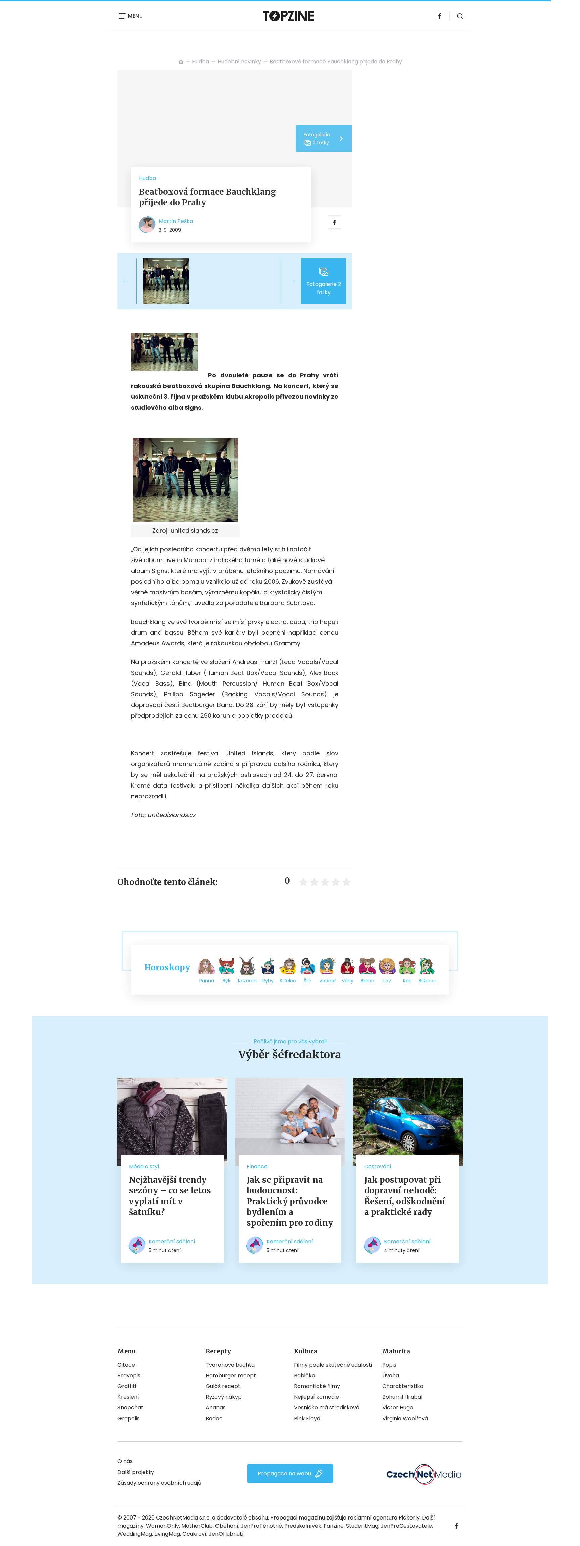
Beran (367, 980)
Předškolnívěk (302, 1526)
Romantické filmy (317, 1386)
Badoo (214, 1418)
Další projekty (135, 1472)
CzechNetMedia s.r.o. (183, 1518)
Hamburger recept (231, 1375)
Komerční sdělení (172, 1241)
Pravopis (128, 1375)
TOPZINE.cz (181, 62)
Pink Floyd (307, 1418)
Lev (387, 980)
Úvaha (390, 1375)
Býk (226, 980)
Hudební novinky (239, 61)
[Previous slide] (131, 281)
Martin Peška (176, 221)
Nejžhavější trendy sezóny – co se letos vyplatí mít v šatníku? (170, 1196)
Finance (257, 1166)
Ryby (268, 980)
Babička (304, 1375)
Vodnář (327, 980)
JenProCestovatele (406, 1526)
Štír (307, 980)
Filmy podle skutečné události (333, 1365)
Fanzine (334, 1526)
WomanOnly (162, 1526)
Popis (389, 1365)
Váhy (347, 980)
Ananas (216, 1407)
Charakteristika (402, 1386)
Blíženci (427, 980)
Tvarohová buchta (230, 1365)
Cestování (377, 1166)
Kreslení (128, 1397)
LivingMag (167, 1534)
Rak (407, 980)
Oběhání (226, 1526)
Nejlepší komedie (316, 1397)
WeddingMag (134, 1534)
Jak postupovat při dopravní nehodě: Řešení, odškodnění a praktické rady (404, 1196)
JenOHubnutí (226, 1534)
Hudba (200, 61)
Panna (206, 980)
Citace (126, 1365)
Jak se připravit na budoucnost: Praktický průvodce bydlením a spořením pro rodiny (290, 1201)
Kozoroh (247, 980)
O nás (125, 1461)
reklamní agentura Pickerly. (384, 1518)
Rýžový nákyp (224, 1397)
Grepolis (128, 1418)
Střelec (288, 980)
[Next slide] (287, 281)
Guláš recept (223, 1386)
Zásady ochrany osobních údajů (159, 1483)
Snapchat (130, 1407)
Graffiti (126, 1386)
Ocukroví (194, 1534)
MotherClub (197, 1526)
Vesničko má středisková (326, 1407)
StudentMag (362, 1526)
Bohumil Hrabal (402, 1397)
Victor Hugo (397, 1407)
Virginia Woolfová (405, 1418)
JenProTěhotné (261, 1526)
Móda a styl (144, 1166)
